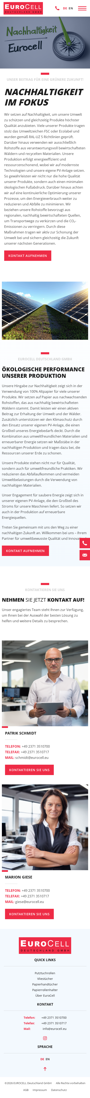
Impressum (40, 1090)
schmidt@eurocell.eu (27, 757)
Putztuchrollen (45, 973)
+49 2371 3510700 (57, 8)
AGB (25, 1090)
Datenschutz (59, 1090)
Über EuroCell (45, 995)
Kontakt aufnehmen (27, 256)
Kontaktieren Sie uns (29, 770)
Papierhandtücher (45, 984)
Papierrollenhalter (45, 990)
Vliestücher (45, 979)
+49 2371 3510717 (27, 752)
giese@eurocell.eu (24, 901)
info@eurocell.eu (55, 1029)
